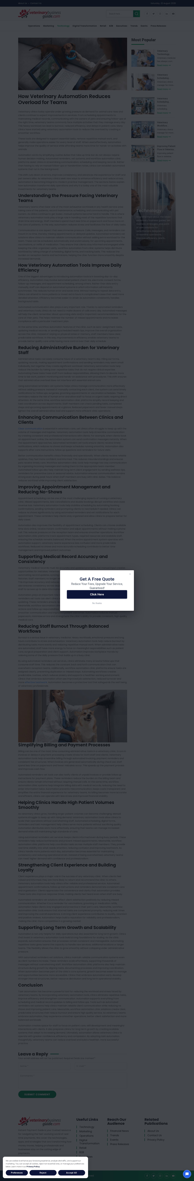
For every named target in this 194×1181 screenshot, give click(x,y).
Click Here (97, 594)
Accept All (71, 1173)
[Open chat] (187, 1174)
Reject (43, 1173)
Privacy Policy (33, 1166)
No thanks (97, 603)
